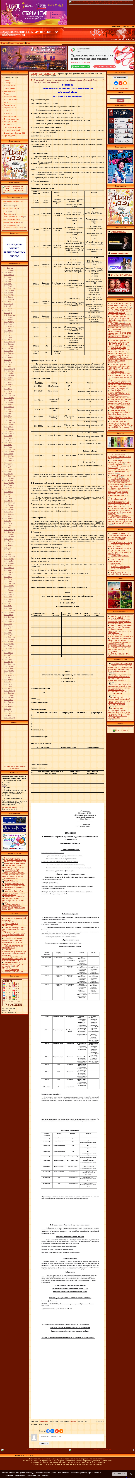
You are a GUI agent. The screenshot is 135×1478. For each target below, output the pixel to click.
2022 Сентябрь (9, 610)
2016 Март (8, 436)
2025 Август (8, 689)
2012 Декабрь (9, 348)
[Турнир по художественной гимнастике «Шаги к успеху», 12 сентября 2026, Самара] (14, 178)
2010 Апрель (8, 279)
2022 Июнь (8, 604)
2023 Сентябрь (9, 637)
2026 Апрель (8, 706)
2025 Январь (8, 673)
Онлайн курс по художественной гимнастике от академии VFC (120, 631)
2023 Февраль (9, 621)
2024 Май (7, 655)
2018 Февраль (9, 487)
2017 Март (8, 463)
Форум (11, 43)
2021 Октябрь (9, 586)
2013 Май (7, 360)
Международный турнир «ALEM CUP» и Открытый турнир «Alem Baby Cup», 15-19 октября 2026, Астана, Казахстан (120, 358)
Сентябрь (47, 74)
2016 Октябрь (9, 451)
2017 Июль (8, 472)
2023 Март (8, 624)
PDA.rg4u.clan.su (121, 730)
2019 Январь (8, 512)
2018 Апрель (8, 492)
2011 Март (8, 302)
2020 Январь (8, 539)
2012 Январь (8, 324)
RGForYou (72, 1421)
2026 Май (7, 709)
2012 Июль (8, 337)
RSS (132, 39)
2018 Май (7, 494)
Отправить (44, 1444)
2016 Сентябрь (9, 449)
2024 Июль (8, 659)
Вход (28, 43)
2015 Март (8, 409)
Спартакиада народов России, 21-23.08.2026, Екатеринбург (117, 539)
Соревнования (9, 206)
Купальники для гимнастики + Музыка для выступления (120, 639)
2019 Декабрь (9, 536)
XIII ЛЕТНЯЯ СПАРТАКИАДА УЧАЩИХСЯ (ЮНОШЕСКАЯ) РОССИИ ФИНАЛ (120, 544)
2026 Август (8, 715)
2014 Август (8, 393)
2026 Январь (8, 700)
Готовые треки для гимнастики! (11, 879)
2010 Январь (8, 272)
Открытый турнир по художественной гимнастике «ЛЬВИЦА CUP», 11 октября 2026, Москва (119, 367)
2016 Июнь (8, 442)
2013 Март (8, 355)
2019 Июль (8, 525)
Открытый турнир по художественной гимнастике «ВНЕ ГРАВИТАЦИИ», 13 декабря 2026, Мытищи (119, 343)
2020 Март (8, 543)
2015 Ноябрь (8, 427)
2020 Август (8, 554)
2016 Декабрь (9, 456)
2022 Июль (8, 606)
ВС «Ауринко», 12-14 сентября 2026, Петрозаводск (119, 573)
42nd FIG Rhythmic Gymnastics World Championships (116, 561)
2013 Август (8, 366)
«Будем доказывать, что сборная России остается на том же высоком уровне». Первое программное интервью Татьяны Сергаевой (120, 482)
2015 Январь (8, 404)
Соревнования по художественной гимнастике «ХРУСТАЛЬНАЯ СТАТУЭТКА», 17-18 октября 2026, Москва (120, 374)
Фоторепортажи (10, 225)
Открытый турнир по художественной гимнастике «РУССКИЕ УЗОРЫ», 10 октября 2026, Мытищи (119, 350)
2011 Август (8, 313)
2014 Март (8, 382)
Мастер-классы (10, 208)
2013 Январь (8, 351)
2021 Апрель (8, 572)
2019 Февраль (9, 514)
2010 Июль (8, 284)
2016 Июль (8, 445)
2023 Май (7, 628)
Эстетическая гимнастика (13, 228)
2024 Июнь (8, 657)
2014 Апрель (8, 384)
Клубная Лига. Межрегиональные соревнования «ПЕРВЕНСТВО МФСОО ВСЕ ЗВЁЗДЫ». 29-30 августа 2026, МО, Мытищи (119, 333)
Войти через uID (120, 78)
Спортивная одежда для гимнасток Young (12, 947)
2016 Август (8, 447)
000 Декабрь (8, 268)
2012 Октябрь (9, 344)
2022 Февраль (9, 595)
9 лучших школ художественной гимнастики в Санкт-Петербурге (119, 462)
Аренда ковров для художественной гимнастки (12, 971)
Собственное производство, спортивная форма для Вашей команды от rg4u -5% (120, 622)
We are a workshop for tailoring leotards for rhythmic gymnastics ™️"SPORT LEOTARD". (12, 965)
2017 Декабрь (9, 483)
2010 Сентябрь (9, 288)
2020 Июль (8, 552)
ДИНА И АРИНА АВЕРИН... (121, 275)
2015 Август (8, 420)
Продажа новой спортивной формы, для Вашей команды (120, 626)
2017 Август (8, 474)
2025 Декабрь (9, 697)
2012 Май (7, 333)
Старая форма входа (121, 88)
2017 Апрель (8, 465)
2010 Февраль (9, 275)
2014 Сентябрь (9, 395)
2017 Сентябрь (9, 476)
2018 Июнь (8, 496)
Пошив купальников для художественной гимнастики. (119, 654)
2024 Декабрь (9, 671)
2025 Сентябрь (9, 691)
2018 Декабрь (9, 510)
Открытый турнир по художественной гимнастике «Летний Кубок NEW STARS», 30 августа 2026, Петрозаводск (120, 424)
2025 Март (8, 677)
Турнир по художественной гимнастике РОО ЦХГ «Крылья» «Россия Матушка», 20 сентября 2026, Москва (120, 312)
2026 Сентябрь (9, 718)
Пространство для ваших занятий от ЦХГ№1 (119, 617)
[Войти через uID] (48, 1431)
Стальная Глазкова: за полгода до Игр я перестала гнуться (118, 471)
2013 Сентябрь (9, 369)
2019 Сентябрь (9, 530)
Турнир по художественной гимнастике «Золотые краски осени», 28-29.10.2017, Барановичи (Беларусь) (119, 677)
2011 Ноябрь (8, 319)
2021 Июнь (8, 577)
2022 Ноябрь (8, 615)
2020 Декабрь (9, 563)
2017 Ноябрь (8, 480)
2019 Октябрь (9, 532)
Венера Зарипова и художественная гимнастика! (13, 883)
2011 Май (7, 306)
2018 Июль (8, 498)
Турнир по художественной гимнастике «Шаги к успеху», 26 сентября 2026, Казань (120, 305)
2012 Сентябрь (9, 342)
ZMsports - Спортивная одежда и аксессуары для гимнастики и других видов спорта (12, 941)
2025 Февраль (9, 675)
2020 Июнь (8, 550)
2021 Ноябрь (8, 588)
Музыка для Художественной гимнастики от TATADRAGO (15, 862)
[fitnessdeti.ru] (101, 69)
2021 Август (8, 581)
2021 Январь (8, 565)
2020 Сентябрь (9, 557)
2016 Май (7, 440)
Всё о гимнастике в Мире (13, 217)
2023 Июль (8, 633)
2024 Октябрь (9, 666)
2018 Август (8, 501)
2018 (40, 74)
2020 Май (7, 548)
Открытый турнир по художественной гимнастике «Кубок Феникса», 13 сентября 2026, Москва (119, 319)
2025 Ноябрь (8, 695)
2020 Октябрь (9, 559)
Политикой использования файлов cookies (32, 1475)
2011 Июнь (8, 308)
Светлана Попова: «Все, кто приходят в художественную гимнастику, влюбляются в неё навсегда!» (120, 511)
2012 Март (8, 328)
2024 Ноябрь (8, 668)
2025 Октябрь (9, 693)
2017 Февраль (9, 460)
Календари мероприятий (13, 201)
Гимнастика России (11, 220)
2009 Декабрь (9, 270)
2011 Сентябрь (9, 315)
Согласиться (120, 1474)
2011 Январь (8, 297)
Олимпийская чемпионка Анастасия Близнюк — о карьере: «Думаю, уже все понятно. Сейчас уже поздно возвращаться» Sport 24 (119, 491)
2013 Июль (8, 364)
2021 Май (7, 574)
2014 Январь (8, 378)
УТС (5, 211)
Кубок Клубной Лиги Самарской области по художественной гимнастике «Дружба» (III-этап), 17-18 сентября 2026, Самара (119, 393)
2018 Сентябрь (9, 503)
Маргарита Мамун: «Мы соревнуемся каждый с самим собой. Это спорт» (13, 893)
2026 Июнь (8, 711)
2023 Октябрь (9, 639)
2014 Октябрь (9, 398)
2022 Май (7, 601)
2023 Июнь (8, 630)
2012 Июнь (8, 335)
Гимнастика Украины (12, 222)
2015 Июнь (8, 416)
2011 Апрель (8, 304)
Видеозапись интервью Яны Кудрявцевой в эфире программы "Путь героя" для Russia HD (14, 899)
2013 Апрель (8, 357)
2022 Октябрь (9, 612)
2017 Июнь (8, 469)
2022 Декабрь (9, 617)
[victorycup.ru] (120, 143)
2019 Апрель (8, 519)
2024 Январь (8, 646)
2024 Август (8, 662)
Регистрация (20, 43)
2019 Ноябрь (8, 534)
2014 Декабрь (9, 402)
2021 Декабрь (9, 590)
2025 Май (7, 682)
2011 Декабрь (9, 322)
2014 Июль (8, 391)
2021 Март (8, 570)
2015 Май (7, 413)
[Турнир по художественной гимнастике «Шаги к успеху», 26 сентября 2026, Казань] (120, 223)
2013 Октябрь (9, 371)
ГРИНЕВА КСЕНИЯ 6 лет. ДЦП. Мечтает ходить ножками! (120, 534)
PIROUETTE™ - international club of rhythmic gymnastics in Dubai (13, 935)
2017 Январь (8, 458)
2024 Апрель (8, 653)
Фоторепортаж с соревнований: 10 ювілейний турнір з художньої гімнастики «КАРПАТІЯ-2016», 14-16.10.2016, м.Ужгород (119, 701)
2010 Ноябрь (8, 293)
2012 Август (8, 340)
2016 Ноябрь (8, 454)
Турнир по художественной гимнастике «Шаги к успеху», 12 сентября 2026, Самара (120, 325)
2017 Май (7, 467)
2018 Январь (8, 485)
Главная (4, 43)
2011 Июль (8, 310)
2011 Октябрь (9, 317)
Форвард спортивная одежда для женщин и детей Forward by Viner (14, 929)
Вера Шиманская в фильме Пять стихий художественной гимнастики (13, 887)
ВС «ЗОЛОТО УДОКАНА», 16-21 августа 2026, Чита (120, 549)
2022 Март (8, 597)
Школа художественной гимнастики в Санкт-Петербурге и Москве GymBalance (14, 959)
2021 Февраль (9, 568)
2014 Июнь (8, 389)
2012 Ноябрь (8, 346)
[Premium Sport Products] (34, 1451)
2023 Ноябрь (8, 642)
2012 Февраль (9, 326)
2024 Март (8, 650)
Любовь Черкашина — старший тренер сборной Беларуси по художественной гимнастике (13, 906)
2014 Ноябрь (8, 400)
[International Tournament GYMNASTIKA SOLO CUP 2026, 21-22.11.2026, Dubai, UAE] (14, 193)
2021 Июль (8, 579)
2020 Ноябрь (8, 561)
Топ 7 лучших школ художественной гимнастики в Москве (119, 457)
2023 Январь (8, 619)
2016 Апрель (8, 438)
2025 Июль (8, 686)
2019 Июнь (8, 523)
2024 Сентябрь (9, 664)
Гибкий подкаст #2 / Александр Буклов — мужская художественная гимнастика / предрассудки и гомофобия (13, 873)
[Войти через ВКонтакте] (52, 1431)
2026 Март (8, 704)
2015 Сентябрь (9, 422)
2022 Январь (8, 592)
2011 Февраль (9, 299)
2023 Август (8, 635)
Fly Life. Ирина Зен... (118, 232)
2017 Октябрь (9, 478)
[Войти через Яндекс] (57, 1431)
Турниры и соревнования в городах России (119, 553)
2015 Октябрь (9, 425)
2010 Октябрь (9, 290)
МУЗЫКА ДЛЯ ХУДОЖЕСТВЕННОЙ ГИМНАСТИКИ (10, 924)
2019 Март (8, 516)
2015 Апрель (8, 411)
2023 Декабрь (9, 644)
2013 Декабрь (9, 375)
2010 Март (8, 277)
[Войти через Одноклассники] (61, 1431)
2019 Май (7, 521)
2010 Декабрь (9, 295)
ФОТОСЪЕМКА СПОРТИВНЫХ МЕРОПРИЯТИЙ (120, 635)
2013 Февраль (9, 353)
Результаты (8, 214)
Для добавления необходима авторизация (15, 767)
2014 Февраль (9, 380)
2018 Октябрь (9, 505)
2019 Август (8, 527)
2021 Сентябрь (9, 583)
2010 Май (7, 281)
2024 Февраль (9, 648)
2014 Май (7, 387)
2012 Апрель (8, 331)
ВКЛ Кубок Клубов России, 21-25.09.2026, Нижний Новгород (119, 568)
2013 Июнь (8, 362)
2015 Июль (8, 418)
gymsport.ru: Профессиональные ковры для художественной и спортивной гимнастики (14, 952)
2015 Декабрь (9, 429)
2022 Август (8, 608)
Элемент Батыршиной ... (120, 253)
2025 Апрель (8, 680)
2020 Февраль (9, 541)
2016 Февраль (9, 434)
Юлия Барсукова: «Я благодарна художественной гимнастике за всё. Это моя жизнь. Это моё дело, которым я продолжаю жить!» (120, 502)
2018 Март (8, 489)
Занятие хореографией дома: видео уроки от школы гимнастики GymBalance (13, 867)
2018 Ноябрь (8, 507)
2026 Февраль (9, 702)
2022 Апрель (8, 599)
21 (54, 74)
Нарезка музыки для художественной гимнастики (15, 859)
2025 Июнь (8, 684)
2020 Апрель (8, 545)
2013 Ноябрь (8, 373)
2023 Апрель (8, 626)
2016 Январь (8, 431)
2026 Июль (8, 713)
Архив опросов (17, 807)
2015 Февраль (9, 407)
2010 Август (8, 286)
